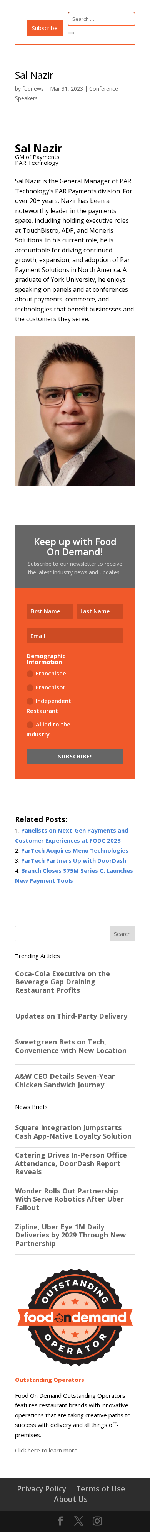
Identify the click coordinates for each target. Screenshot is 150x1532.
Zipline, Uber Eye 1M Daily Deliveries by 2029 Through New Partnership (70, 1235)
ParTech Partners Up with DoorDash (73, 860)
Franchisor (50, 687)
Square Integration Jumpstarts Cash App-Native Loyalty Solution (73, 1132)
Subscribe (45, 28)
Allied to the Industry (48, 729)
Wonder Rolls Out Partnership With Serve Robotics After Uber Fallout (69, 1199)
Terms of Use (100, 1488)
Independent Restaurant (49, 705)
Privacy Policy (41, 1488)
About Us (71, 1499)
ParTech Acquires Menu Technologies (74, 850)
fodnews (33, 88)
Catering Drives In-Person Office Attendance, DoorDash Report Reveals (71, 1163)
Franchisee (51, 673)
